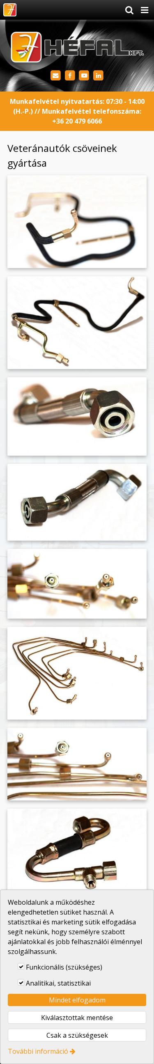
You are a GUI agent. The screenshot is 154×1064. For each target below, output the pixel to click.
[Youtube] (84, 76)
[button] (144, 10)
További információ (38, 1051)
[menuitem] (9, 10)
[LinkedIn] (98, 76)
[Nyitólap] (9, 10)
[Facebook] (70, 76)
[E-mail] (56, 76)
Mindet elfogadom (77, 999)
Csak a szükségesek (77, 1035)
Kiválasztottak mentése (77, 1017)
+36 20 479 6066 (77, 121)
